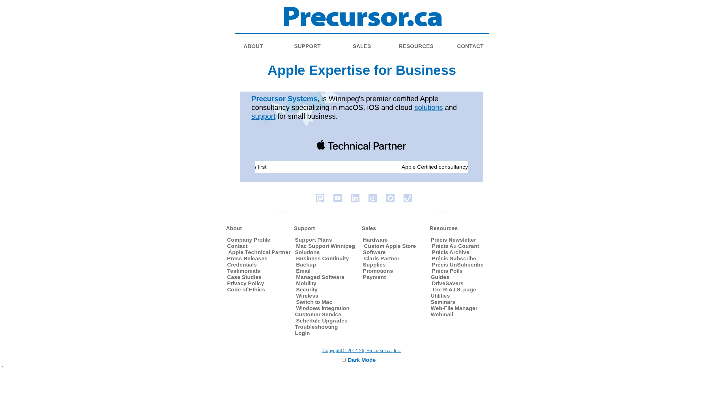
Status (408, 198)
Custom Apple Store (390, 246)
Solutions (307, 252)
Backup (306, 265)
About (253, 46)
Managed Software (320, 277)
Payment (374, 277)
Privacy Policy (245, 283)
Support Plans (313, 240)
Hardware (375, 240)
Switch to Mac (314, 302)
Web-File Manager (454, 308)
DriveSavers (448, 283)
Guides (440, 277)
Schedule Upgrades (322, 321)
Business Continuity (322, 258)
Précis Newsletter (453, 240)
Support (307, 46)
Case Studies (244, 277)
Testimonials (243, 271)
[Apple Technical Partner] (361, 145)
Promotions (378, 271)
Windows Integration (323, 308)
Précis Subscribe (454, 258)
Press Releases (247, 258)
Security (307, 290)
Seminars (443, 302)
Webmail (442, 314)
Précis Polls (447, 271)
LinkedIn (355, 198)
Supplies (374, 265)
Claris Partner (381, 258)
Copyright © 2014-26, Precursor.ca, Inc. (361, 350)
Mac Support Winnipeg (325, 246)
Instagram (373, 198)
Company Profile (248, 240)
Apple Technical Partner (259, 252)
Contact (237, 246)
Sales (362, 46)
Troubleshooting (316, 327)
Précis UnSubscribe (458, 265)
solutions (428, 107)
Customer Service (318, 314)
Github (390, 198)
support (263, 116)
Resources (416, 46)
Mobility (306, 283)
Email (303, 271)
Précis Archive (450, 252)
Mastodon (320, 198)
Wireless (307, 296)
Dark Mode (361, 360)
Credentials (242, 265)
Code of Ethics (246, 290)
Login (302, 333)
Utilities (440, 296)
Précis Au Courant (455, 246)
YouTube (337, 198)
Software (374, 252)
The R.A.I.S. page (454, 290)
